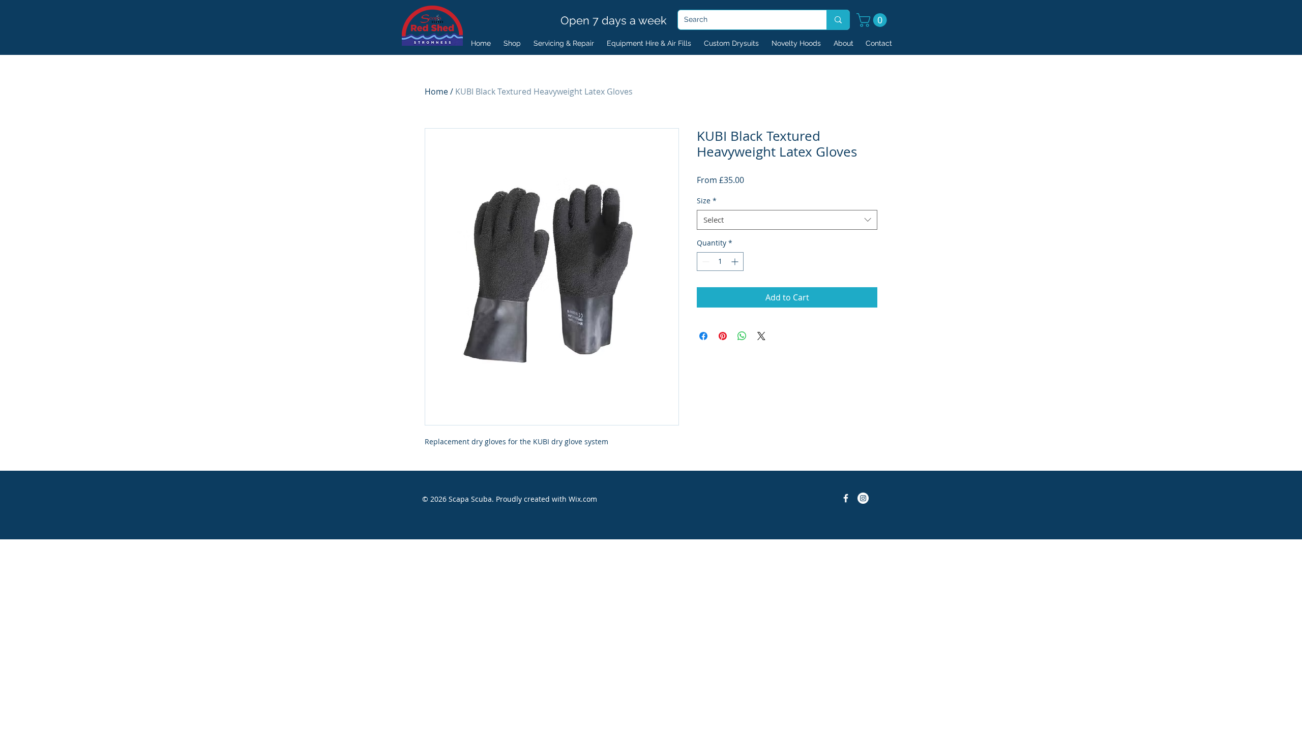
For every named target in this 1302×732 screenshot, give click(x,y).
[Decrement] (704, 261)
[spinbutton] (720, 261)
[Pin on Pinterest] (723, 336)
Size (707, 200)
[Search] (837, 19)
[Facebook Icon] (845, 498)
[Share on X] (761, 336)
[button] (873, 20)
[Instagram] (863, 498)
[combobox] (787, 220)
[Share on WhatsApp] (742, 336)
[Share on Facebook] (703, 336)
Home (436, 91)
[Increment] (735, 261)
